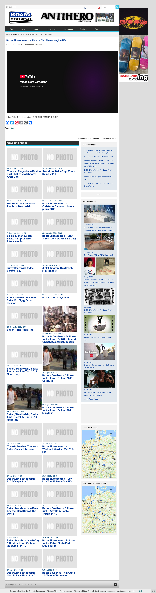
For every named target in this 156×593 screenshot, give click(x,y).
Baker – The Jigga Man (20, 329)
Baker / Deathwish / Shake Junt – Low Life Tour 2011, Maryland (58, 410)
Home (8, 34)
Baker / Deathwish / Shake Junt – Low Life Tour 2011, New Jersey (22, 371)
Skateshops (51, 29)
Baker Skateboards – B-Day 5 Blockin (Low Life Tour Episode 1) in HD (23, 543)
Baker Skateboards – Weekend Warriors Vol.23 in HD (58, 449)
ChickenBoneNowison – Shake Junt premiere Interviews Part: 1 (20, 238)
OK (140, 591)
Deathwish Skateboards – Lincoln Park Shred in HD (22, 574)
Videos (36, 29)
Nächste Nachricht (108, 138)
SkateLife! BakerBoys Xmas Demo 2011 (58, 172)
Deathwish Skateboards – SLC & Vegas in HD (22, 480)
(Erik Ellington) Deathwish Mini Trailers (57, 269)
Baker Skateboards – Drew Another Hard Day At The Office (22, 510)
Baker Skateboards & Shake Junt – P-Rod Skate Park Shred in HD (58, 543)
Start (12, 29)
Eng (96, 29)
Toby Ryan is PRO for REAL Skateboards (99, 157)
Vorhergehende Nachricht (88, 138)
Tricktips (83, 29)
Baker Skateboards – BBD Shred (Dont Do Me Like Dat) (59, 237)
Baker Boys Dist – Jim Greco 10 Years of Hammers (58, 574)
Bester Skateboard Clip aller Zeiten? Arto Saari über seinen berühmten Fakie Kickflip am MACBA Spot (99, 163)
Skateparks (68, 29)
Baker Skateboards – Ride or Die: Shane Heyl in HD (36, 40)
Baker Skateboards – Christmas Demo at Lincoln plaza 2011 (58, 206)
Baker (13, 128)
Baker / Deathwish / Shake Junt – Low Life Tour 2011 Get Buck (58, 378)
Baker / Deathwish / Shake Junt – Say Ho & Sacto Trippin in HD (58, 510)
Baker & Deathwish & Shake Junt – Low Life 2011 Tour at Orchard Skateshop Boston (59, 339)
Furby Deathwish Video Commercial (20, 269)
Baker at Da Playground (56, 297)
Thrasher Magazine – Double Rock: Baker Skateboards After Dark (24, 173)
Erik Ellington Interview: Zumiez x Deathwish (21, 205)
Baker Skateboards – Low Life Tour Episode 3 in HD (57, 480)
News (24, 29)
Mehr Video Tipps (91, 399)
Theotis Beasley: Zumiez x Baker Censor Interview (22, 448)
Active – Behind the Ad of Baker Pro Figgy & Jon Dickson (22, 300)
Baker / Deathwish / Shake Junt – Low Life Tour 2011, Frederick (22, 416)
